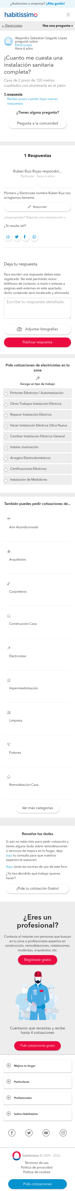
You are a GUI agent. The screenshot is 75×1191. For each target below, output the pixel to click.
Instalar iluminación (24, 447)
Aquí (9, 867)
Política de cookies (36, 1172)
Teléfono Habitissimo (18, 1142)
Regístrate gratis (37, 960)
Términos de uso (37, 1163)
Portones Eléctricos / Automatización (36, 393)
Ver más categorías (37, 808)
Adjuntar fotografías (41, 329)
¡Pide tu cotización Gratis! (37, 888)
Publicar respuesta (37, 342)
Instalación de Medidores (28, 479)
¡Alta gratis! (55, 3)
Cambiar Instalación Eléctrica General (37, 436)
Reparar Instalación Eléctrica (31, 414)
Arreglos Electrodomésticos (30, 458)
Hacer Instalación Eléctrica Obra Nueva (38, 425)
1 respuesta (13, 94)
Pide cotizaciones (37, 1184)
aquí (9, 855)
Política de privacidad (36, 1167)
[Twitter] (29, 1134)
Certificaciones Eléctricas (28, 469)
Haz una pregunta (56, 26)
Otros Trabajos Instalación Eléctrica (36, 404)
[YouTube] (46, 1134)
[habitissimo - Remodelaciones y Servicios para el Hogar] (20, 14)
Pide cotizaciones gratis (37, 1045)
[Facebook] (11, 1134)
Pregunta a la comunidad (37, 123)
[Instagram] (63, 1134)
